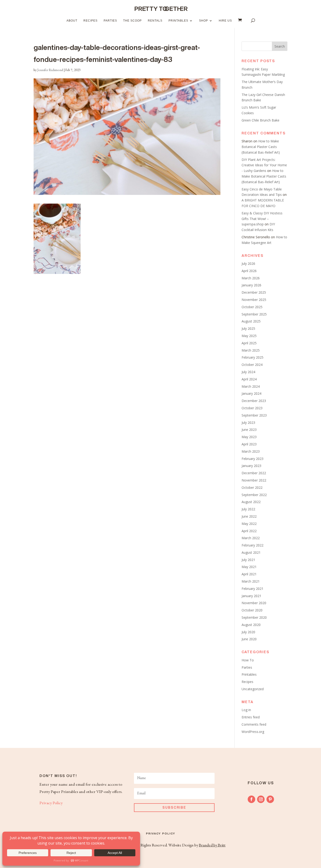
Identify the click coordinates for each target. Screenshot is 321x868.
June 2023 (249, 429)
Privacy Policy (51, 803)
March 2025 (251, 350)
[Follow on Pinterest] (270, 799)
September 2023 (254, 415)
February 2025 (252, 357)
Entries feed (251, 717)
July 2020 (248, 632)
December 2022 (254, 473)
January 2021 (251, 596)
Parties (110, 20)
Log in (246, 710)
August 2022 (251, 502)
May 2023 (249, 437)
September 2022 (254, 495)
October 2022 (252, 487)
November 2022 (254, 480)
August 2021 (251, 552)
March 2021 (251, 581)
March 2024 (251, 386)
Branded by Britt (212, 845)
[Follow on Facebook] (251, 799)
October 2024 (252, 364)
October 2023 (252, 408)
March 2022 (251, 538)
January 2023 (251, 465)
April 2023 (249, 444)
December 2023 (254, 400)
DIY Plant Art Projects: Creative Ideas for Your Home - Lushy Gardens (264, 165)
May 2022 (249, 523)
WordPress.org (253, 731)
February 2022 (252, 545)
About (72, 20)
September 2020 (254, 617)
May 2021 (249, 567)
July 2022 (248, 509)
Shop (203, 20)
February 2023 (252, 458)
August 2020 (251, 624)
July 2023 (248, 422)
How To (248, 660)
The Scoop (132, 20)
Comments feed (254, 724)
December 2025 (254, 292)
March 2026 (251, 278)
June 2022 (249, 516)
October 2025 (252, 307)
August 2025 (251, 321)
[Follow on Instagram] (261, 799)
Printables (178, 20)
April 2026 (249, 271)
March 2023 (251, 451)
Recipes (90, 20)
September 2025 (254, 314)
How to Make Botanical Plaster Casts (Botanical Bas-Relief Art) (261, 147)
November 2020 (254, 603)
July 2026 (248, 263)
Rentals (155, 20)
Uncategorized (253, 689)
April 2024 (249, 379)
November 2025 (254, 299)
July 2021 (248, 559)
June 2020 (249, 639)
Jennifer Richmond (50, 70)
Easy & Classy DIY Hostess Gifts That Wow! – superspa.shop (262, 219)
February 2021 (252, 588)
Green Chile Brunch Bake (260, 120)
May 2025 (249, 336)
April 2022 (249, 531)
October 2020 (252, 610)
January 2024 (251, 393)
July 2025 (248, 328)
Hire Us (225, 20)
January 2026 (251, 285)
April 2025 (249, 343)
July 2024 (248, 372)
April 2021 (249, 574)
